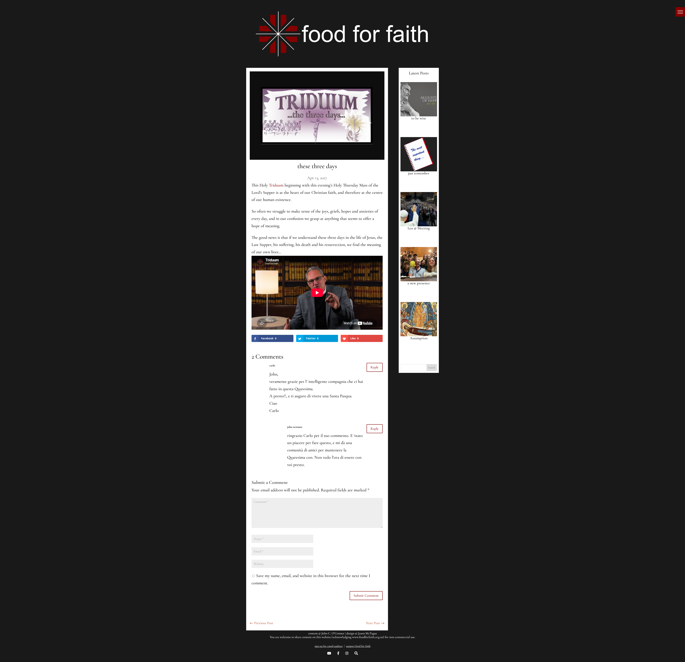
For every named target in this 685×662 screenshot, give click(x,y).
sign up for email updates (329, 646)
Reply (375, 367)
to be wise (418, 118)
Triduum (276, 185)
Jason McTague (367, 633)
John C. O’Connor (332, 633)
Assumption (419, 338)
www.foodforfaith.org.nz (367, 637)
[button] (680, 12)
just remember (418, 173)
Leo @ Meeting (419, 228)
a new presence (418, 283)
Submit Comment (366, 595)
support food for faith (358, 646)
